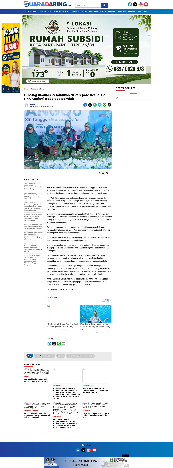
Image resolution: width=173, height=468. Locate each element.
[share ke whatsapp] (95, 106)
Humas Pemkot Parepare (44, 356)
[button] (99, 173)
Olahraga (74, 11)
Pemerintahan (134, 11)
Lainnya (146, 11)
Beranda (27, 11)
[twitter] (135, 6)
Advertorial (46, 11)
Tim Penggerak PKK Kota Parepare (80, 356)
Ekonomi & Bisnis (60, 11)
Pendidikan (94, 11)
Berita (35, 11)
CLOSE (125, 456)
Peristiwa (122, 11)
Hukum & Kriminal (108, 11)
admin (32, 104)
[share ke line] (105, 106)
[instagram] (141, 6)
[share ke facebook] (85, 106)
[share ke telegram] (100, 106)
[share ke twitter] (90, 106)
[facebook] (130, 6)
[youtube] (146, 6)
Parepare (60, 356)
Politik (83, 11)
